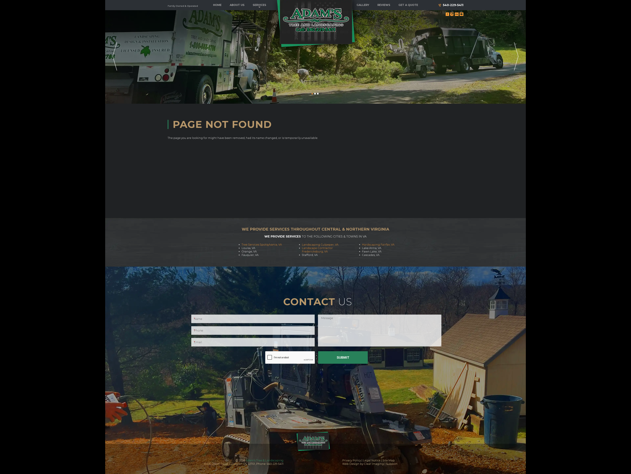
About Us (237, 5)
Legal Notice (371, 460)
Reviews (383, 5)
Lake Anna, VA (371, 248)
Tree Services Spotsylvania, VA (262, 244)
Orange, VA (249, 251)
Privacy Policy (351, 460)
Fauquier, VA (250, 255)
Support (391, 463)
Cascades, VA (370, 255)
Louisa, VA (248, 248)
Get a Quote (408, 5)
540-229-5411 (453, 5)
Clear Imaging (374, 463)
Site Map (389, 460)
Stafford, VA (310, 255)
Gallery (363, 5)
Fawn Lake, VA (371, 251)
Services (259, 5)
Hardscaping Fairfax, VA (378, 244)
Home (217, 5)
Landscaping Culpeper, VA (320, 244)
